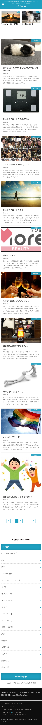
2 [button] (4, 32)
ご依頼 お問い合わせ (20, 714)
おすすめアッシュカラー (11, 580)
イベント (5, 587)
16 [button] (40, 32)
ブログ (4, 607)
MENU (22, 703)
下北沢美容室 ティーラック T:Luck (21, 719)
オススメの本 (7, 593)
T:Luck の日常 (7, 573)
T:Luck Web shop (16, 712)
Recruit (11, 714)
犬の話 (4, 654)
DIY (3, 567)
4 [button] (9, 32)
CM (3, 560)
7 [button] (17, 32)
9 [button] (22, 32)
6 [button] (14, 32)
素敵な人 (5, 660)
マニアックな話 (7, 620)
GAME (4, 714)
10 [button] (25, 32)
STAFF (4, 709)
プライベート (7, 614)
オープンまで (7, 600)
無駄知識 (5, 647)
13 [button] (32, 32)
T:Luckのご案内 (6, 703)
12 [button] (30, 32)
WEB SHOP (28, 709)
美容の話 (5, 667)
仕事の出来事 (7, 627)
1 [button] (1, 32)
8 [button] (19, 32)
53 (33, 521)
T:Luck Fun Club (6, 712)
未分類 (4, 640)
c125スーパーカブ (9, 553)
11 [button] (27, 32)
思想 (3, 634)
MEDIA (10, 709)
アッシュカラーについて (8, 706)
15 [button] (37, 32)
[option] (11, 18)
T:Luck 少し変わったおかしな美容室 (21, 683)
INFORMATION (19, 709)
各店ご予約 (15, 703)
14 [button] (35, 32)
